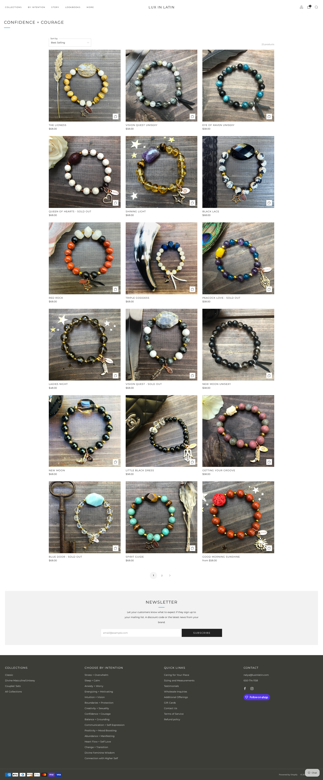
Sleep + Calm (92, 680)
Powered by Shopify (288, 774)
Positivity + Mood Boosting (101, 730)
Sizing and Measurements (179, 680)
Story (55, 7)
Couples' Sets (13, 686)
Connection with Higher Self (101, 758)
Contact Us (170, 708)
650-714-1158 (251, 680)
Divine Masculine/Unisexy (20, 680)
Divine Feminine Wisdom (100, 752)
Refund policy (172, 719)
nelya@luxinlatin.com (256, 674)
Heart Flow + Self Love (98, 741)
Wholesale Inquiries (175, 691)
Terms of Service (174, 713)
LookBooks (73, 7)
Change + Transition (96, 747)
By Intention (36, 7)
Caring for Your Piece (176, 674)
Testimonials (171, 686)
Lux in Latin (162, 7)
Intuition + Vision (95, 697)
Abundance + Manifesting (100, 736)
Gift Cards (170, 702)
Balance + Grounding (97, 719)
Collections (13, 7)
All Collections (13, 691)
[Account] (301, 7)
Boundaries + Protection (99, 702)
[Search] (316, 7)
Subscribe (201, 632)
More (90, 7)
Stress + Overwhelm (96, 674)
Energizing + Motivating (99, 691)
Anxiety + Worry (94, 686)
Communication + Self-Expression (104, 724)
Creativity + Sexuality (97, 708)
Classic (9, 674)
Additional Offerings (176, 697)
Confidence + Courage (98, 713)
